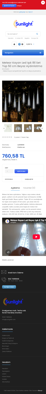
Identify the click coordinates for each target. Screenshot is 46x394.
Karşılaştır (29, 179)
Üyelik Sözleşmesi (7, 341)
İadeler (4, 379)
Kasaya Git (34, 38)
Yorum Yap (25, 137)
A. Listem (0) (19, 38)
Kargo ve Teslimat (8, 338)
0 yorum (17, 137)
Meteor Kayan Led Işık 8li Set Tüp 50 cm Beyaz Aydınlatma (22, 71)
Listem (4, 374)
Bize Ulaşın (5, 346)
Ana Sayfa (5, 69)
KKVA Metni (5, 349)
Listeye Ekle (9, 179)
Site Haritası (6, 382)
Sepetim (27, 38)
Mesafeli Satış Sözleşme (10, 343)
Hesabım (10, 38)
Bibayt (40, 390)
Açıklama (15, 188)
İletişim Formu (9, 287)
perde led (10, 260)
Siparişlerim (6, 371)
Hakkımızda (6, 335)
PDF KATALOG (9, 6)
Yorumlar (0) (29, 188)
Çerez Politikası (7, 351)
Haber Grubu (6, 376)
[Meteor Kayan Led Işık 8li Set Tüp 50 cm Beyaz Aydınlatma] (23, 101)
